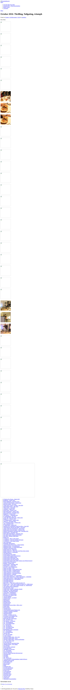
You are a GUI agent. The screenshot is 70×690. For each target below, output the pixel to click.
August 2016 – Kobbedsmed (9, 592)
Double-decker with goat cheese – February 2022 (14, 530)
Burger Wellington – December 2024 (11, 501)
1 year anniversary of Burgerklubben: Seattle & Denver (15, 659)
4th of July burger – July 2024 (9, 504)
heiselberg (24, 17)
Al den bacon (6, 677)
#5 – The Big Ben (7, 624)
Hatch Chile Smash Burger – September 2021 (13, 533)
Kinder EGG (6, 537)
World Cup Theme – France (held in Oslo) (12, 569)
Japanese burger (6, 598)
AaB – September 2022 (8, 523)
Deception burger (7, 602)
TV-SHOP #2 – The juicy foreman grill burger (13, 539)
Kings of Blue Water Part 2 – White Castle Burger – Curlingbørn (17, 576)
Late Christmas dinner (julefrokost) (10, 586)
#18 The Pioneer (6, 662)
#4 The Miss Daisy (7, 648)
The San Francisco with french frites (11, 643)
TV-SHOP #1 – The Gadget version (11, 541)
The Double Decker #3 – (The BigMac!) (12, 579)
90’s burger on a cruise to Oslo (9, 595)
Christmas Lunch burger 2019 (9, 548)
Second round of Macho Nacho (10, 557)
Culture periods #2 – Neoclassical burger (12, 573)
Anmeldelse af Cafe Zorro (9, 649)
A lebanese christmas (7, 612)
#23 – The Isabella (7, 650)
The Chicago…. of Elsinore (9, 621)
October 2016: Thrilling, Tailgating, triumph (12, 589)
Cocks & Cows (6, 676)
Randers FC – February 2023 (9, 518)
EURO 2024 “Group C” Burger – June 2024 (13, 505)
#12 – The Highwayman (8, 627)
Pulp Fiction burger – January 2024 (11, 511)
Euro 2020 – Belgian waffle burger (10, 536)
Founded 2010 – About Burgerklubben (11, 5)
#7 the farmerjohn (7, 671)
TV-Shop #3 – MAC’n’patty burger (11, 538)
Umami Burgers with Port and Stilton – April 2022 (14, 527)
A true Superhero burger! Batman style (11, 610)
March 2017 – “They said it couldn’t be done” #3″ (14, 582)
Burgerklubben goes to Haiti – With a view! (12, 605)
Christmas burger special (8, 660)
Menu (2, 2)
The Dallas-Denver (7, 553)
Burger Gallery (6, 7)
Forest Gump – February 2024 (9, 510)
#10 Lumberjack (6, 672)
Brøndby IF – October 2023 (9, 514)
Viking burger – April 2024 (9, 507)
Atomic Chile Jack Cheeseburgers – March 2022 (13, 528)
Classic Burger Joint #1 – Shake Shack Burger (13, 578)
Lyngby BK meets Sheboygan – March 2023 (13, 517)
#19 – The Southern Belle (8, 623)
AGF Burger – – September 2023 (10, 515)
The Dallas (5, 655)
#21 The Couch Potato (8, 667)
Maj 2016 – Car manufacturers (9, 594)
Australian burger (7, 608)
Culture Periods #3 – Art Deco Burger (11, 571)
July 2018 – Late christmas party (10, 566)
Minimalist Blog (21, 688)
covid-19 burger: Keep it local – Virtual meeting (13, 544)
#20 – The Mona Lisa (8, 619)
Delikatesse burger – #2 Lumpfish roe (11, 546)
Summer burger (6, 603)
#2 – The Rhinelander (8, 632)
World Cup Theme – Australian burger (11, 570)
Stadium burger (6, 601)
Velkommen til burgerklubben (9, 678)
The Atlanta (5, 656)
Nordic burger (6, 606)
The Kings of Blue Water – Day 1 (10, 638)
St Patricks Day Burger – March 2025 (11, 499)
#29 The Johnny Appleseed (9, 646)
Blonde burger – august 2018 (9, 565)
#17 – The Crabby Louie (8, 640)
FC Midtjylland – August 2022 (10, 525)
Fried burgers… (6, 600)
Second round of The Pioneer (9, 562)
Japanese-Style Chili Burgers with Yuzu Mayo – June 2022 (16, 526)
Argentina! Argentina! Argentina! (10, 611)
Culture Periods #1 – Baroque (9, 574)
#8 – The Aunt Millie (7, 634)
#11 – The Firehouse (7, 628)
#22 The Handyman (7, 651)
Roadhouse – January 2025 (9, 500)
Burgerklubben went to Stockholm (10, 629)
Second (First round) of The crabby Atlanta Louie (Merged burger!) (17, 560)
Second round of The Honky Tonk (10, 558)
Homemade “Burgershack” (9, 543)
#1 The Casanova (7, 635)
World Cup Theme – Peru (8, 568)
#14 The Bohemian (7, 669)
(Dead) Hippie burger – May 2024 (10, 506)
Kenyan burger (6, 607)
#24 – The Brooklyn (7, 626)
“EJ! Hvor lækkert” (7, 596)
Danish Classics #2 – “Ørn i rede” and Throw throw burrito (16, 550)
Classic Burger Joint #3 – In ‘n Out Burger (12, 575)
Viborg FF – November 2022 (9, 521)
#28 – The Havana (7, 658)
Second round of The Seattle (9, 554)
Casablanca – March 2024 (9, 509)
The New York (6, 633)
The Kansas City (7, 654)
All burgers (5, 8)
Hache (4, 665)
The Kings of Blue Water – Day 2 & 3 (11, 637)
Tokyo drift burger (7, 542)
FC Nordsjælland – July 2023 (9, 516)
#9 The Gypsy (6, 670)
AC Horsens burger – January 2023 (11, 520)
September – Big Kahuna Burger (10, 591)
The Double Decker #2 (8, 580)
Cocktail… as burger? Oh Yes (9, 614)
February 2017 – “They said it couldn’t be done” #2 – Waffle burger (18, 584)
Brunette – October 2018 (8, 563)
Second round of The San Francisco (11, 559)
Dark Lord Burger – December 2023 (11, 512)
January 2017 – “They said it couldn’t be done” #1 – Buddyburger (17, 585)
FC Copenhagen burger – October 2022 (12, 522)
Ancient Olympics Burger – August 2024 (12, 503)
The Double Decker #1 (8, 581)
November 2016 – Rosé (8, 587)
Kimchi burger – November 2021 (10, 532)
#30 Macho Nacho (7, 674)
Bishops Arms (6, 664)
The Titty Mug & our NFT (9, 4)
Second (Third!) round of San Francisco (12, 555)
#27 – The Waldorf (7, 630)
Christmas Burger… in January (10, 597)
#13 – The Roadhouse (8, 622)
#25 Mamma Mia (7, 666)
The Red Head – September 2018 (10, 564)
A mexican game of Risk (8, 617)
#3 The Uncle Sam (7, 642)
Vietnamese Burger (7, 613)
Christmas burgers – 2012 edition (10, 644)
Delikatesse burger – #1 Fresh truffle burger (12, 547)
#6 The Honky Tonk (7, 661)
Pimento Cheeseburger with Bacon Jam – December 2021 (15, 531)
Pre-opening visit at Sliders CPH (10, 616)
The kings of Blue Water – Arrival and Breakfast (13, 639)
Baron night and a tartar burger (10, 618)
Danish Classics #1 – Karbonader (10, 552)
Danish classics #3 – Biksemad (10, 549)
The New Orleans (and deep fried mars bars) (12, 653)
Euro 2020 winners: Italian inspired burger (12, 534)
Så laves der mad (7, 675)
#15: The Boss (6, 645)
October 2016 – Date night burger (10, 590)
